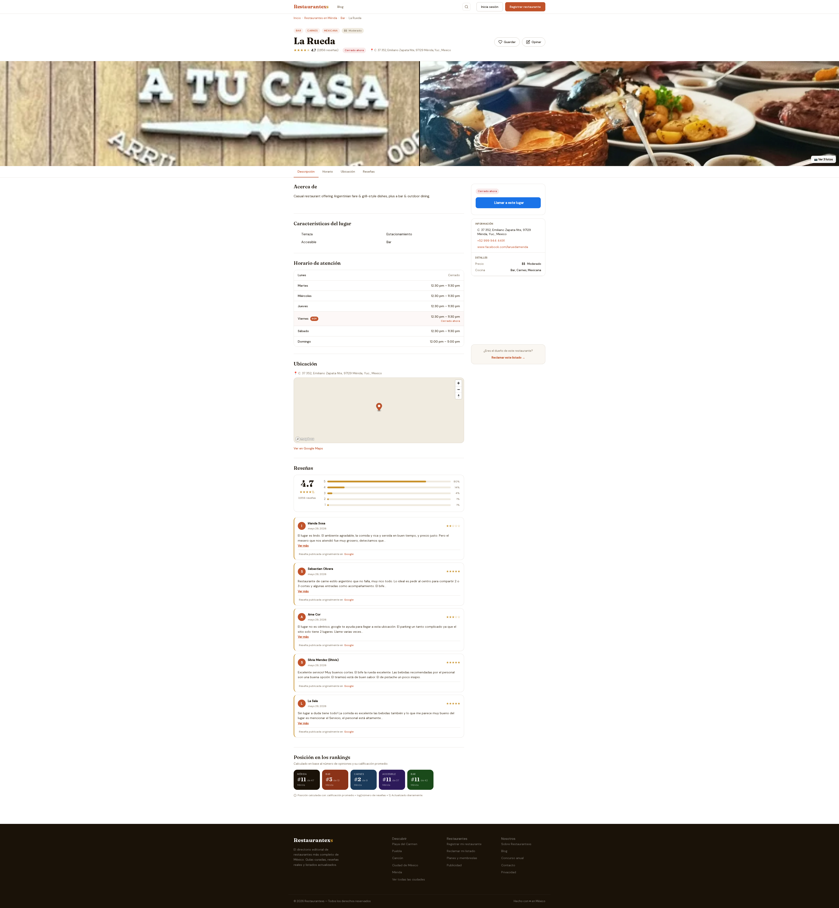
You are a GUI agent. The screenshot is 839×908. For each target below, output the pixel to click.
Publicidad (454, 865)
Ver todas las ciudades (408, 879)
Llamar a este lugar (509, 203)
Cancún (397, 858)
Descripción (306, 171)
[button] (379, 407)
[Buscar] (466, 7)
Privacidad (508, 872)
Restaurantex (311, 6)
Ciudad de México (405, 865)
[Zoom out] (458, 389)
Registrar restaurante (525, 7)
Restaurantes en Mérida (320, 18)
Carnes (312, 30)
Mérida (397, 872)
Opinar (536, 42)
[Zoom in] (458, 383)
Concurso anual (512, 858)
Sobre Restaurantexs (516, 844)
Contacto (508, 865)
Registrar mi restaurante (464, 844)
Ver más (303, 546)
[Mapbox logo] (304, 439)
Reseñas (369, 171)
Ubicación (348, 171)
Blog (340, 7)
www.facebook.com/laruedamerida (502, 247)
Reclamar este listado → (508, 357)
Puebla (397, 851)
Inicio (297, 18)
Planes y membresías (462, 858)
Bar (343, 18)
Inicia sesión (489, 7)
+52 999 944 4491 (491, 241)
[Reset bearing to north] (458, 396)
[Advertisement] (508, 310)
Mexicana (331, 30)
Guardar (510, 42)
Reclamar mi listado (461, 851)
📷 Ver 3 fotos (823, 159)
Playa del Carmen (404, 844)
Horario (327, 171)
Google (349, 554)
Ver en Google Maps (308, 448)
